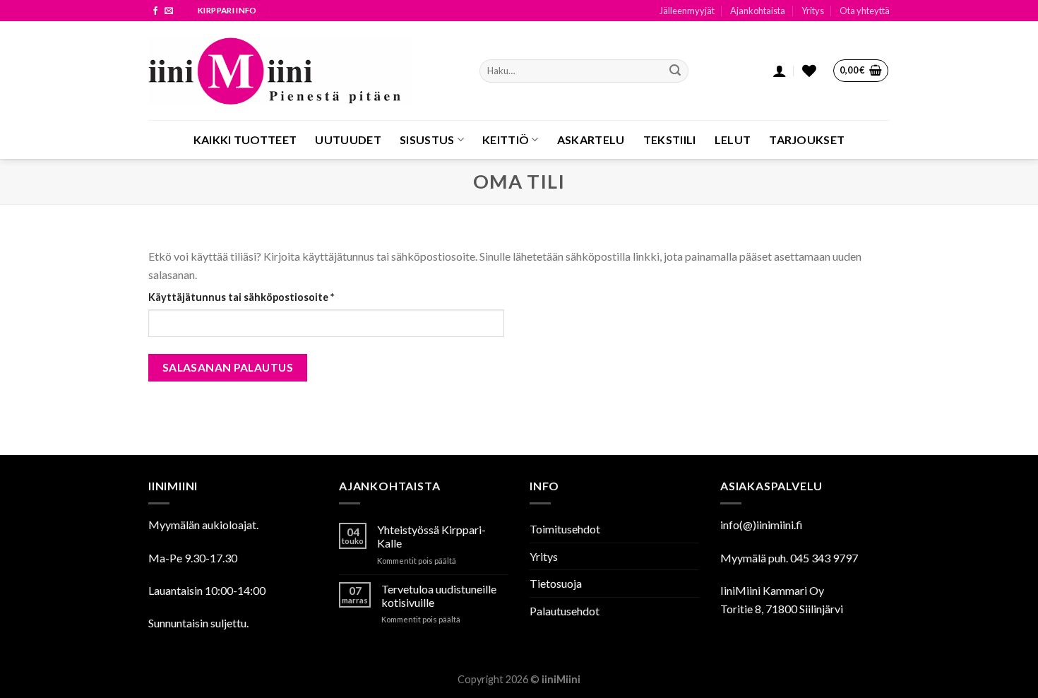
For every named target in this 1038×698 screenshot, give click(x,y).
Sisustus (427, 139)
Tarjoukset (807, 139)
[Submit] (675, 71)
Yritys (812, 10)
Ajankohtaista (757, 10)
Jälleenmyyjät (687, 10)
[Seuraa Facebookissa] (155, 11)
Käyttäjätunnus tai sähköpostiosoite (265, 296)
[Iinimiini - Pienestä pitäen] (303, 70)
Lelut (733, 139)
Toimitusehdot (565, 529)
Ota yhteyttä (865, 10)
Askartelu (591, 139)
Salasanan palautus (227, 367)
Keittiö (505, 139)
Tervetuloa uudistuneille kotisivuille (438, 595)
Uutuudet (348, 139)
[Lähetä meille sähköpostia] (169, 11)
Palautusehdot (564, 610)
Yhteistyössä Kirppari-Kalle (431, 536)
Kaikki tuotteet (245, 139)
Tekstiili (669, 139)
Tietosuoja (556, 583)
